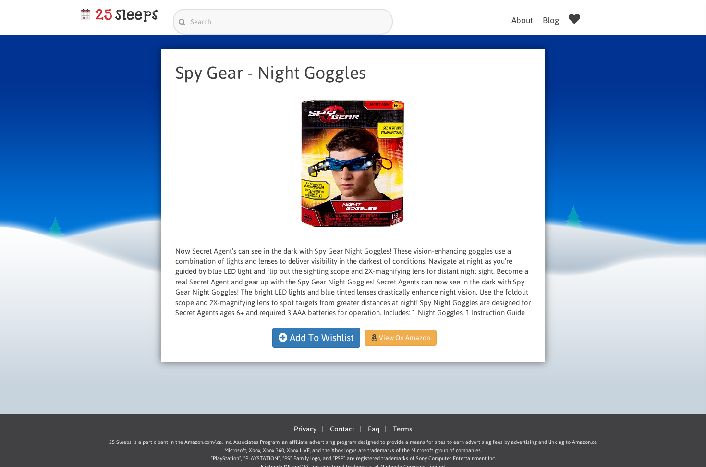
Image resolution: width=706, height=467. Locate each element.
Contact (342, 429)
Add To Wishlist (320, 337)
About (522, 20)
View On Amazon (403, 338)
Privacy (305, 429)
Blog (551, 20)
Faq (373, 429)
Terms (402, 429)
